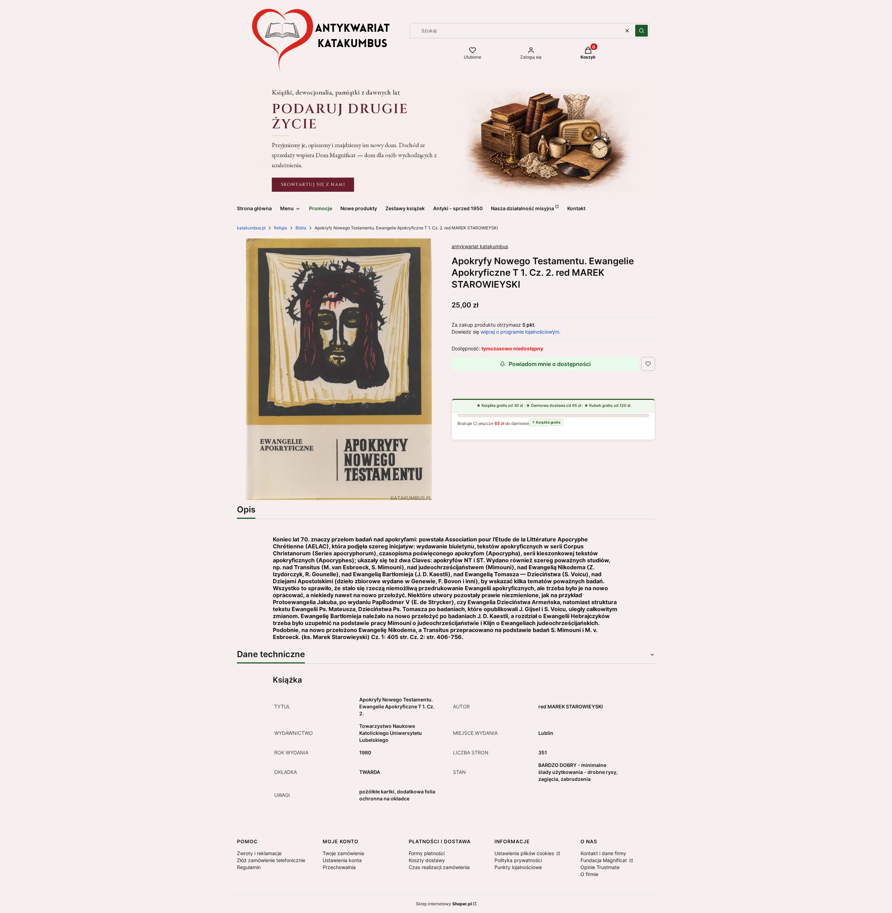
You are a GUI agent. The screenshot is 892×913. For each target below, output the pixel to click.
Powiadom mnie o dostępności (550, 363)
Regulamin (249, 867)
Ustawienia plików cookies (524, 853)
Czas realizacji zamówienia (439, 867)
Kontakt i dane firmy (603, 853)
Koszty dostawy (427, 860)
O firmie (589, 874)
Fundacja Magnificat (604, 860)
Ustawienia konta (342, 860)
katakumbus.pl (251, 227)
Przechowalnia (339, 867)
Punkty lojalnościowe (518, 867)
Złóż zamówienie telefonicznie (271, 860)
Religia (280, 227)
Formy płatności (427, 853)
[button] (641, 31)
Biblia (300, 227)
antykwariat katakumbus (480, 246)
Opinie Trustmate (600, 867)
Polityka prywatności (518, 860)
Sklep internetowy (444, 903)
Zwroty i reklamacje (259, 853)
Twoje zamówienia (343, 853)
